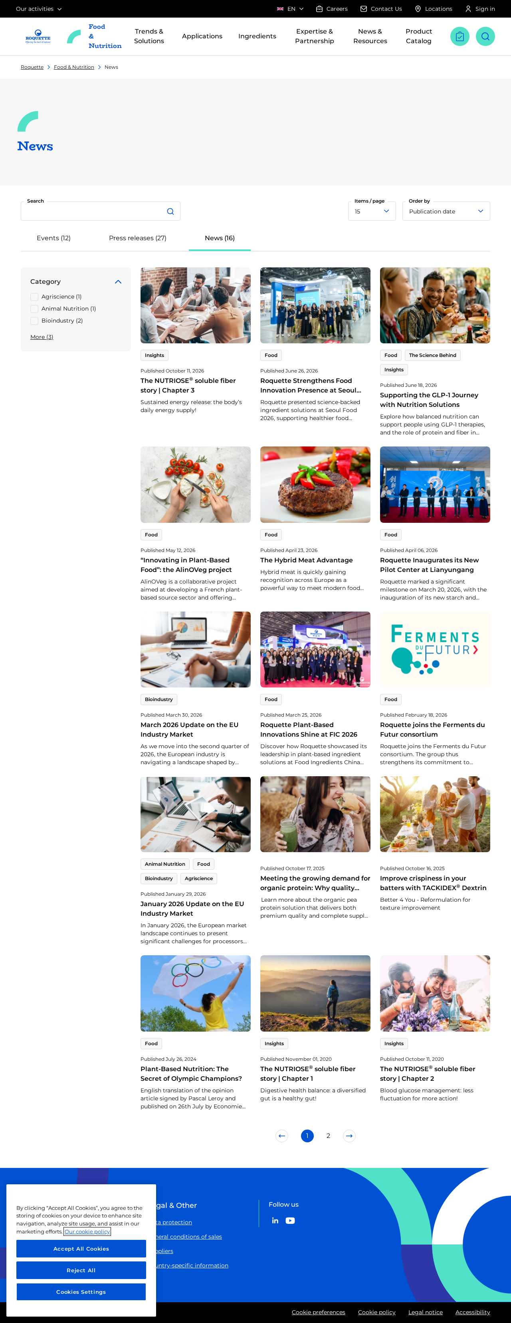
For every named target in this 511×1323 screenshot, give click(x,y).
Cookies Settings (81, 1292)
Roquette (32, 67)
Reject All (81, 1270)
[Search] (171, 211)
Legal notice (425, 1312)
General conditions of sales (184, 1236)
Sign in (485, 9)
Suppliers (160, 1251)
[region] (81, 1250)
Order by (419, 201)
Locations (438, 8)
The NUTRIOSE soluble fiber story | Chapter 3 (188, 385)
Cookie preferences (318, 1312)
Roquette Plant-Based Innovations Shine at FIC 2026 (308, 729)
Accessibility (473, 1312)
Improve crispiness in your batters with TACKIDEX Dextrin (433, 883)
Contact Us (386, 8)
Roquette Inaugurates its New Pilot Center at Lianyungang (429, 565)
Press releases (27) (137, 238)
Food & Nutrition (74, 67)
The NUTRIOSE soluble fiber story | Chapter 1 (308, 1073)
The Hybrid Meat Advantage (306, 560)
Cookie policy (377, 1312)
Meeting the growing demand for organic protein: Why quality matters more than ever (315, 888)
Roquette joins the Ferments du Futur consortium (432, 729)
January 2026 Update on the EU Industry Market (192, 908)
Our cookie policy (87, 1231)
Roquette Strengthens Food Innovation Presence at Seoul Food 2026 (308, 390)
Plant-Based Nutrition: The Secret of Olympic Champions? (191, 1073)
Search (35, 201)
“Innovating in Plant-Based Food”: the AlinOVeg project (186, 565)
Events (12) (54, 238)
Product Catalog (419, 36)
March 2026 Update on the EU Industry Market (190, 729)
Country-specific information (187, 1265)
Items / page (369, 201)
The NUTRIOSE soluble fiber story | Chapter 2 (427, 1073)
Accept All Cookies (81, 1248)
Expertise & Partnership (314, 36)
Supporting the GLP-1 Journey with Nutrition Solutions (429, 399)
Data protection (169, 1222)
